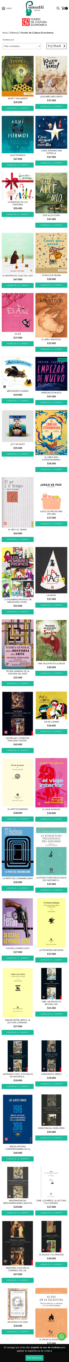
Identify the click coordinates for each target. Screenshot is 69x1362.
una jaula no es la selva (51, 663)
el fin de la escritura (51, 1339)
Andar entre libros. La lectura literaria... (17, 1021)
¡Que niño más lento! (51, 96)
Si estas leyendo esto (17, 948)
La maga (51, 595)
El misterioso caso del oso (18, 276)
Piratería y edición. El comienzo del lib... (17, 1269)
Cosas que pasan (51, 275)
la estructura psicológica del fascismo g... (51, 879)
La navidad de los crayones (18, 203)
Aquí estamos (17, 155)
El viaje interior (51, 809)
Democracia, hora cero (51, 1128)
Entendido (34, 1358)
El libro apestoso (51, 339)
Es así (18, 334)
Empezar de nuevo (51, 393)
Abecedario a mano (18, 391)
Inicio (5, 32)
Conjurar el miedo (51, 1074)
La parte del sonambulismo (18, 878)
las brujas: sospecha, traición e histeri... (18, 739)
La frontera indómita (51, 950)
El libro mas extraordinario (51, 458)
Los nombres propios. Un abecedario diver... (17, 600)
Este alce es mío (51, 215)
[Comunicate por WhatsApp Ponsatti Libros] (62, 1336)
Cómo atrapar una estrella (51, 152)
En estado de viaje (18, 1322)
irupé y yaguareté (18, 98)
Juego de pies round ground (51, 512)
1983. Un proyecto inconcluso (51, 1003)
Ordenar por (8, 39)
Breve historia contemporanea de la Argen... (17, 1147)
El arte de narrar (18, 809)
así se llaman (51, 722)
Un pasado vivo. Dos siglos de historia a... (18, 1075)
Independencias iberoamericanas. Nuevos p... (17, 1202)
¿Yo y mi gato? (17, 444)
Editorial (14, 32)
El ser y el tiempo (17, 529)
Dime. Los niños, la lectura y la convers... (51, 1202)
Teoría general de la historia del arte (17, 672)
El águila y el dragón (51, 1255)
